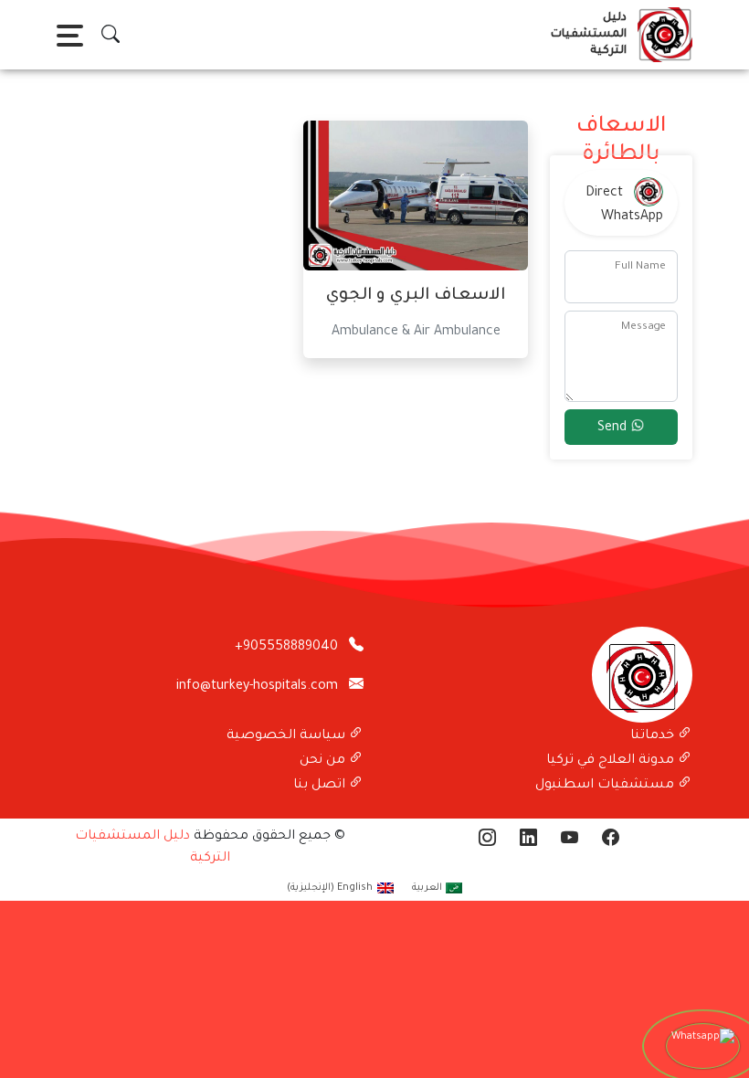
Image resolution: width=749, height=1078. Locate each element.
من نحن (324, 761)
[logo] (661, 34)
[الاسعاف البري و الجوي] (415, 197)
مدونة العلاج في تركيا (612, 761)
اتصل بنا (321, 785)
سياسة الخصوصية (288, 736)
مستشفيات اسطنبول (606, 785)
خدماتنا (654, 736)
